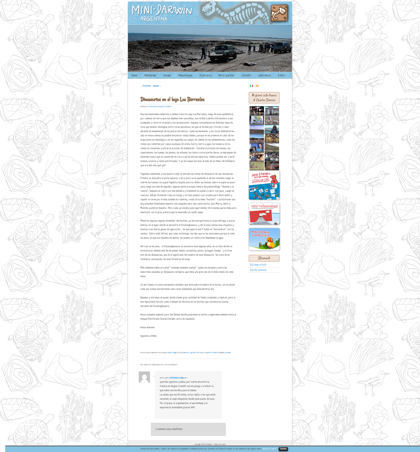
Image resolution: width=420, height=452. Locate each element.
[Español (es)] (257, 85)
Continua (283, 449)
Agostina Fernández (165, 107)
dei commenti (258, 270)
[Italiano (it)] (251, 85)
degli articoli (258, 265)
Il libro (281, 75)
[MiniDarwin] (210, 23)
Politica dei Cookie (220, 444)
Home (134, 75)
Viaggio (175, 353)
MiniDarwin (150, 75)
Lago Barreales (195, 353)
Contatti (246, 75)
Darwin (167, 75)
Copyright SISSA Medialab (203, 444)
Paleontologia (185, 75)
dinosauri (186, 353)
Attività (170, 353)
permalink (228, 353)
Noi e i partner (227, 75)
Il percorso (205, 75)
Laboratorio (264, 75)
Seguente (157, 86)
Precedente (145, 86)
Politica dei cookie (269, 449)
